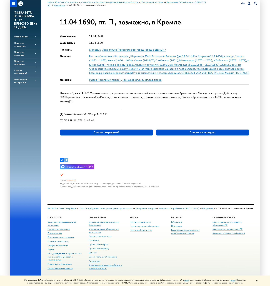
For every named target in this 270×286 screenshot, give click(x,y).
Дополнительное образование (103, 256)
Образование (97, 217)
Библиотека (176, 222)
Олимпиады (94, 240)
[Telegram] (66, 160)
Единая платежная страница (60, 268)
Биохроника (207, 208)
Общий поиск (21, 36)
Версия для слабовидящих (60, 264)
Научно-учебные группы (141, 230)
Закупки (51, 249)
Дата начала (68, 36)
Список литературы (202, 132)
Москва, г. (95, 49)
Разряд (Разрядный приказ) (105, 79)
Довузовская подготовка (100, 236)
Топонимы (66, 49)
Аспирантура (94, 261)
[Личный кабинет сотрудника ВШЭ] (249, 3)
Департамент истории (145, 208)
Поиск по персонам (19, 53)
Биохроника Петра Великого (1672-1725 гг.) (179, 208)
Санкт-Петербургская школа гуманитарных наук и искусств (105, 208)
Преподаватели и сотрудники (61, 237)
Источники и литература (21, 81)
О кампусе (54, 217)
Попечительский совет (58, 241)
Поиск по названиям (19, 62)
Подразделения (55, 233)
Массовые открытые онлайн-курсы (228, 233)
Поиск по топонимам (19, 44)
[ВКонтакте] (62, 160)
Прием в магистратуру (99, 248)
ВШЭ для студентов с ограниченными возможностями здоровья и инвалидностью (65, 256)
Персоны (65, 56)
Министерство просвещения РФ (227, 229)
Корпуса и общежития (58, 245)
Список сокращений (20, 72)
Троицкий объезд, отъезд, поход (142, 79)
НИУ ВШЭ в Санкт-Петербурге (62, 208)
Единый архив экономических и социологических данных (185, 231)
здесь (186, 280)
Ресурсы (176, 217)
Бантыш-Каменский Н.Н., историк (109, 56)
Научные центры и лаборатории (144, 226)
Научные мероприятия (140, 222)
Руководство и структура (59, 229)
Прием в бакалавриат (98, 244)
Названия (66, 79)
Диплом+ (93, 252)
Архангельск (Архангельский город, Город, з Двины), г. (134, 49)
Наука (134, 217)
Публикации (176, 226)
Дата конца (67, 42)
